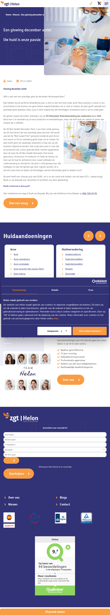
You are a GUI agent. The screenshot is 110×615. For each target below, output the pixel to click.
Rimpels (69, 268)
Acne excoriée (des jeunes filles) (29, 268)
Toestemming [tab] (19, 290)
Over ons (68, 380)
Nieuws (16, 14)
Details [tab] (55, 290)
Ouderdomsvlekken (74, 259)
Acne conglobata (21, 264)
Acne (16, 254)
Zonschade (70, 273)
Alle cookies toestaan (89, 331)
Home (8, 14)
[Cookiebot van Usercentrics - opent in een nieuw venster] (94, 282)
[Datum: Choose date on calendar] (11, 460)
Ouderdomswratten (74, 264)
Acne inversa (19, 273)
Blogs (63, 497)
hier (56, 318)
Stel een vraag (18, 203)
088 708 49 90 (89, 193)
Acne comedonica (22, 259)
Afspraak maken (55, 611)
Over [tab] (90, 290)
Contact (65, 504)
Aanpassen (52, 331)
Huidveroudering (73, 254)
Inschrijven (16, 473)
